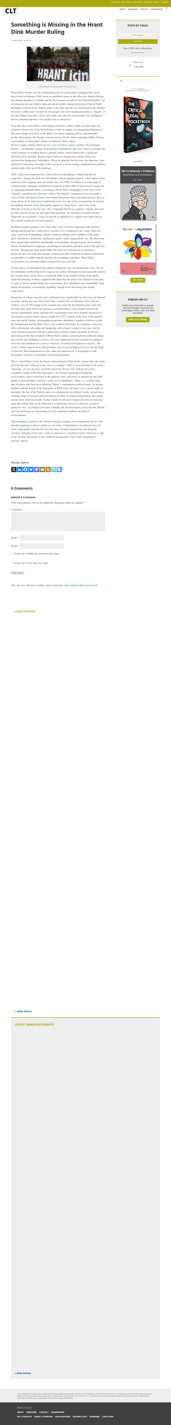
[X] (14, 469)
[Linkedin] (19, 469)
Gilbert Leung (23, 985)
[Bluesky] (31, 469)
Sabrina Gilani (23, 854)
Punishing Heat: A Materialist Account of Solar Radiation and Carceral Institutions (76, 848)
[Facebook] (25, 469)
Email (15, 545)
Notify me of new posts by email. (31, 563)
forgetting (24, 425)
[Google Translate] (59, 469)
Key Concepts (115, 2)
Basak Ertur (17, 40)
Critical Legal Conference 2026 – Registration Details (43, 1357)
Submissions (157, 10)
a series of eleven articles (63, 145)
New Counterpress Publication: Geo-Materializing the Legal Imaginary (51, 1131)
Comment (17, 509)
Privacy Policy (24, 1408)
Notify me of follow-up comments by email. (36, 553)
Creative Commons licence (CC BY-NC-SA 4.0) (76, 1396)
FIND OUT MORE (137, 320)
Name (15, 537)
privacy (142, 52)
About (122, 10)
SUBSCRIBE (137, 41)
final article (37, 201)
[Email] (42, 469)
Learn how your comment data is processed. (75, 585)
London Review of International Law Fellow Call (40, 1244)
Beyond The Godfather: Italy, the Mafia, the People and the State (64, 718)
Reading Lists (148, 2)
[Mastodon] (36, 469)
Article (44, 724)
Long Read (164, 2)
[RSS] (48, 469)
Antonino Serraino (25, 724)
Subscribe (132, 10)
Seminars (156, 2)
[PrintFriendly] (53, 469)
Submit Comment (17, 573)
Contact (144, 10)
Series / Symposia (126, 2)
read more (21, 737)
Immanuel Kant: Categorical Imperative (45, 979)
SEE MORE (137, 280)
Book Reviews (138, 2)
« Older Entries (23, 1012)
